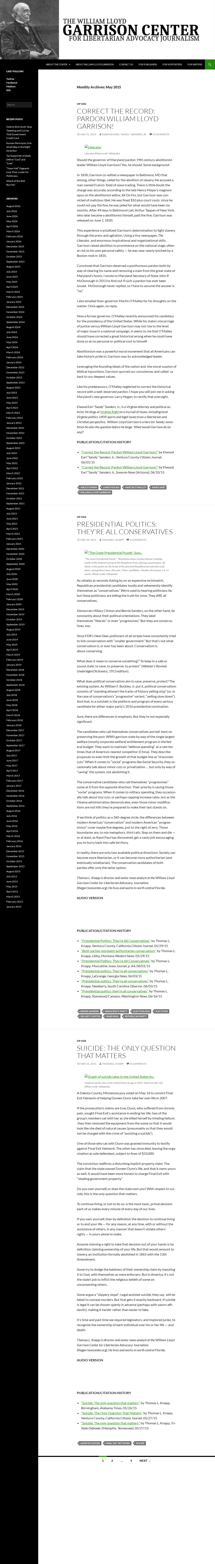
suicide (140, 1443)
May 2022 (11, 463)
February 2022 (14, 478)
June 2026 (12, 216)
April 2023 (12, 407)
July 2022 (11, 453)
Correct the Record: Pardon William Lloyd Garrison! (118, 118)
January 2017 (13, 785)
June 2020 (12, 579)
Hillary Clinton (90, 1016)
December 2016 (15, 790)
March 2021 (13, 533)
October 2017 (14, 740)
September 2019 (15, 624)
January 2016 (13, 846)
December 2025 (15, 246)
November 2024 (15, 312)
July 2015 (11, 876)
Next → (145, 1460)
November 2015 (15, 856)
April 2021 (12, 528)
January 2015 (13, 906)
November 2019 (15, 614)
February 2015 (14, 901)
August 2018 (13, 689)
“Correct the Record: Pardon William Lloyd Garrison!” (119, 452)
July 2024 (11, 332)
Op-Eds (81, 103)
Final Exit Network (118, 1443)
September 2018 (15, 684)
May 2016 (11, 826)
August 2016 (13, 810)
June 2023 (12, 397)
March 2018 (13, 715)
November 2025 (15, 251)
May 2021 (11, 523)
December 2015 (15, 851)
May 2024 (11, 342)
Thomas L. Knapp (113, 539)
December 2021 (15, 488)
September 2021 (15, 503)
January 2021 (13, 543)
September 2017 (15, 745)
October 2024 (14, 317)
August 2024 (13, 327)
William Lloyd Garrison (95, 492)
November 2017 (15, 735)
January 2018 (13, 725)
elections (162, 1011)
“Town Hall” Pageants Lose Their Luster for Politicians (17, 172)
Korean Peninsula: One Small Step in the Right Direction (18, 147)
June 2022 (12, 458)
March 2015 (13, 896)
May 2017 (11, 765)
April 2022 (12, 468)
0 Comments (161, 134)
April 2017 (12, 770)
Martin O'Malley (135, 487)
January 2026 (13, 241)
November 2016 (15, 795)
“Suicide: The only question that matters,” (110, 1403)
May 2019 (11, 644)
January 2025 (13, 301)
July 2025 (11, 271)
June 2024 (12, 337)
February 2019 (14, 659)
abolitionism (88, 487)
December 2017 (15, 730)
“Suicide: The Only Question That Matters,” (112, 1413)
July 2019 (11, 634)
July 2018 (11, 695)
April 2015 (12, 891)
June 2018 (12, 700)
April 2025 (12, 286)
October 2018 (14, 679)
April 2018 (12, 710)
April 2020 (12, 589)
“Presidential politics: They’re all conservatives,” (115, 971)
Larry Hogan (111, 487)
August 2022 (13, 448)
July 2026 (11, 211)
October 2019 (14, 619)
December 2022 (15, 427)
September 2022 (15, 443)
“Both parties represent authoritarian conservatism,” (118, 951)
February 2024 (14, 357)
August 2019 (13, 629)
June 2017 (12, 760)
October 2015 (14, 861)
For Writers (194, 64)
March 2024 (13, 352)
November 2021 (15, 493)
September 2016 (15, 805)
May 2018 (11, 705)
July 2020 (11, 574)
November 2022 (15, 432)
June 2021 (12, 518)
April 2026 (12, 226)
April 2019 (12, 649)
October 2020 (14, 558)
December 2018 (15, 669)
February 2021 (14, 538)
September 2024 (15, 322)
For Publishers (148, 64)
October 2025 (14, 256)
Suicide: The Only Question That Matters (126, 1052)
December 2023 (15, 367)
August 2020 (13, 569)
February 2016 (14, 841)
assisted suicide (90, 1443)
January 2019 (13, 664)
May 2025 (11, 281)
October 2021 (14, 498)
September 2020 (15, 564)
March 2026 (13, 231)
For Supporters (172, 64)
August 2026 (13, 206)
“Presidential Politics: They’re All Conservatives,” (116, 941)
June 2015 (12, 881)
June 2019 (12, 639)
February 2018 (14, 720)
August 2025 (13, 266)
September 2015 (15, 866)
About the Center (56, 64)
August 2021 (13, 508)
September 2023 (15, 382)
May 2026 (11, 221)
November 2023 (15, 372)
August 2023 (13, 387)
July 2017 (11, 755)
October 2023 (14, 377)
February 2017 (14, 780)
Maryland (158, 487)
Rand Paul (112, 1016)
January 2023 (13, 422)
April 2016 (12, 831)
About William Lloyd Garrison (95, 64)
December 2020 (15, 548)
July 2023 (11, 392)
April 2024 (12, 347)
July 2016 (11, 815)
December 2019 (15, 609)
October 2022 (14, 438)
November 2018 (15, 674)
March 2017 (13, 775)
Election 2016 (141, 1011)
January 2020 (13, 604)
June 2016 (12, 821)
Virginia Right (109, 412)
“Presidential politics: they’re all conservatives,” (114, 991)
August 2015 (13, 871)
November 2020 (15, 553)
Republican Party (136, 1016)
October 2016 (14, 800)
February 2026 (14, 236)
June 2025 (12, 276)
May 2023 (11, 402)
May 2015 (11, 886)
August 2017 (13, 750)
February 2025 (14, 296)
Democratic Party (116, 1011)
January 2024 (13, 362)
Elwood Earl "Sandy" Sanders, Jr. (124, 134)
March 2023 (13, 412)
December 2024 (15, 306)
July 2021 (11, 513)
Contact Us (126, 64)
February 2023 (14, 417)
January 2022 (13, 483)
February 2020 (14, 599)
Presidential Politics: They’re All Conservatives (125, 528)
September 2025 (15, 261)
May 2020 (11, 584)
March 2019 (13, 654)
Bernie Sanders (89, 1011)
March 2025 (13, 291)
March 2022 (13, 473)
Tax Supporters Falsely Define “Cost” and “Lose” (18, 159)
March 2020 (13, 594)
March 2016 (13, 836)
